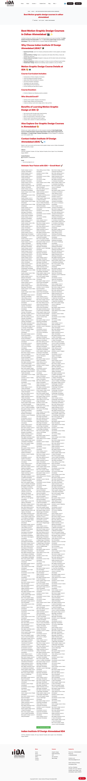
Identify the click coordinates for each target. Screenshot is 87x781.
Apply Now (78, 3)
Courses (34, 3)
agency (46, 20)
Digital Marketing (56, 753)
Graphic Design (55, 752)
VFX (53, 755)
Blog (49, 3)
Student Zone (43, 3)
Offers (36, 756)
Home (22, 3)
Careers (37, 758)
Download (70, 3)
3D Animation (55, 756)
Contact (37, 759)
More (54, 3)
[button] (82, 778)
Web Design (54, 758)
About (27, 3)
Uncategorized (52, 20)
